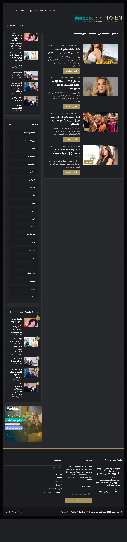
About (57, 481)
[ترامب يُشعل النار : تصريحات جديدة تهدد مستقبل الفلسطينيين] (31, 101)
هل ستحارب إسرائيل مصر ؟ (16, 73)
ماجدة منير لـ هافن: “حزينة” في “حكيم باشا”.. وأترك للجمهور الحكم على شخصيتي (16, 39)
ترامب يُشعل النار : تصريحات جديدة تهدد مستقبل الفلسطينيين (16, 103)
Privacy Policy (54, 489)
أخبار (46, 11)
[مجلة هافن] (97, 18)
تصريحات (14, 11)
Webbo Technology (78, 512)
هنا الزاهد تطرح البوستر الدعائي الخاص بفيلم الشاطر (64, 51)
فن (7, 11)
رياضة (22, 11)
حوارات (29, 11)
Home (57, 485)
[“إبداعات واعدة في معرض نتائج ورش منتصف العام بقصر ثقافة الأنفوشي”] (31, 55)
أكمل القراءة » (71, 71)
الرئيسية (54, 11)
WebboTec (65, 512)
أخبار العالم (38, 11)
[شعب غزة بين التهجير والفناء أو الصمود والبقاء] (31, 86)
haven (76, 45)
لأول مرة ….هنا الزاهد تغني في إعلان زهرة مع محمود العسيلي (65, 120)
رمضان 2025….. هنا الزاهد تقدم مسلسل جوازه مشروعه (66, 84)
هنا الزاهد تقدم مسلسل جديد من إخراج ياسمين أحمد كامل (64, 153)
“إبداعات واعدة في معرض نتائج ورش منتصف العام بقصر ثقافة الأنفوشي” (16, 59)
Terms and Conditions (51, 493)
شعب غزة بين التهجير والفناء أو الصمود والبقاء (16, 87)
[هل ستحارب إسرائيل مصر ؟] (31, 75)
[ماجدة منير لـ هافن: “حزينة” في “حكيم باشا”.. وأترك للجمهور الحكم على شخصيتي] (31, 36)
